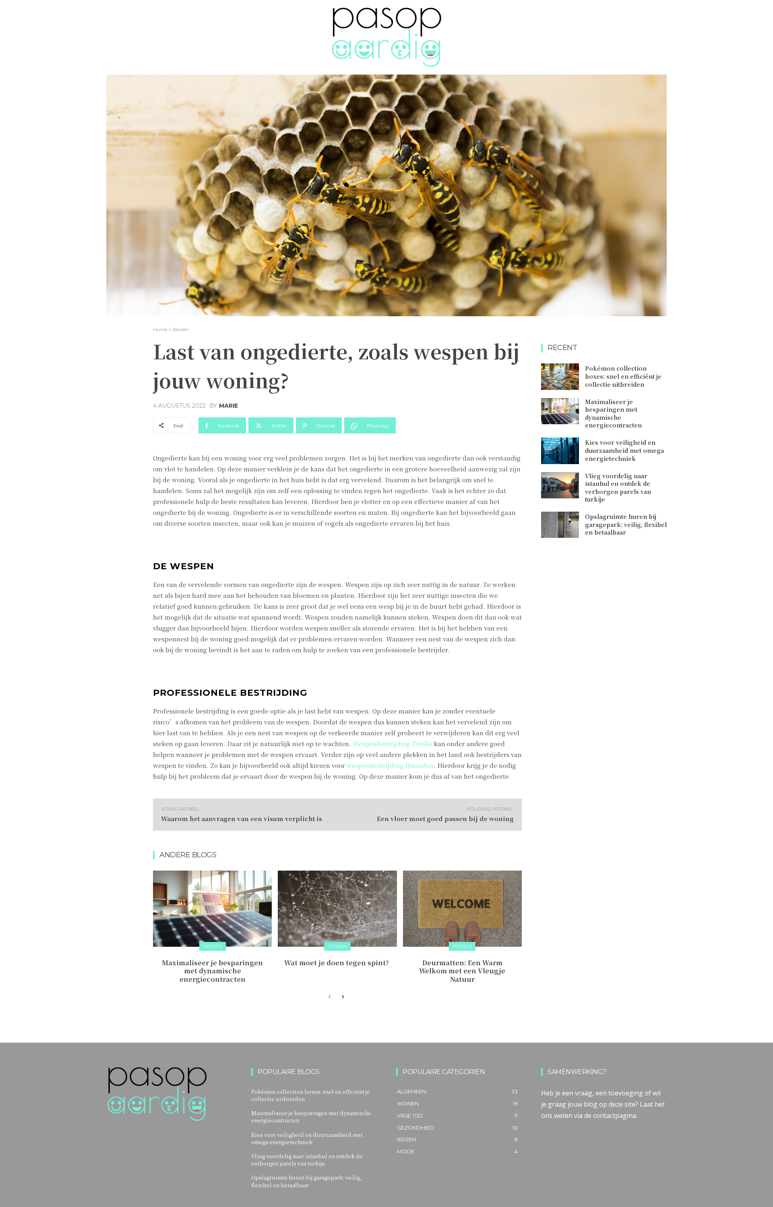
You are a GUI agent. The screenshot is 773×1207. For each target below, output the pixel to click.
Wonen (180, 329)
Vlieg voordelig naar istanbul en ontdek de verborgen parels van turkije (618, 488)
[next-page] (342, 997)
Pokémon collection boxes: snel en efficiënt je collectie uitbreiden (623, 376)
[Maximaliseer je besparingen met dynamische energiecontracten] (212, 909)
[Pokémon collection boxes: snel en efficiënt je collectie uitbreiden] (560, 376)
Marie (228, 406)
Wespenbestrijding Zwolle (392, 743)
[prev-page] (329, 997)
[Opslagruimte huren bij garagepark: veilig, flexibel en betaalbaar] (560, 525)
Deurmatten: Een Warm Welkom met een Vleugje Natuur (462, 971)
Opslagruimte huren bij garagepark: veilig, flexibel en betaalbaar (626, 524)
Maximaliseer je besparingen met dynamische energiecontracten (212, 971)
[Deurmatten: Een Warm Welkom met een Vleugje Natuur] (462, 909)
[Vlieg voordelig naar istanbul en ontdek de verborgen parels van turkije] (560, 485)
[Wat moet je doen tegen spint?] (337, 909)
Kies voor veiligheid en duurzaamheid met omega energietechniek (624, 450)
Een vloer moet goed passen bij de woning (445, 818)
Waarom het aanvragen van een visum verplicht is (241, 818)
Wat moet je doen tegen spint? (337, 962)
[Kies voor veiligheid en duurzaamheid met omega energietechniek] (560, 451)
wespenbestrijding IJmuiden (390, 765)
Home (160, 329)
